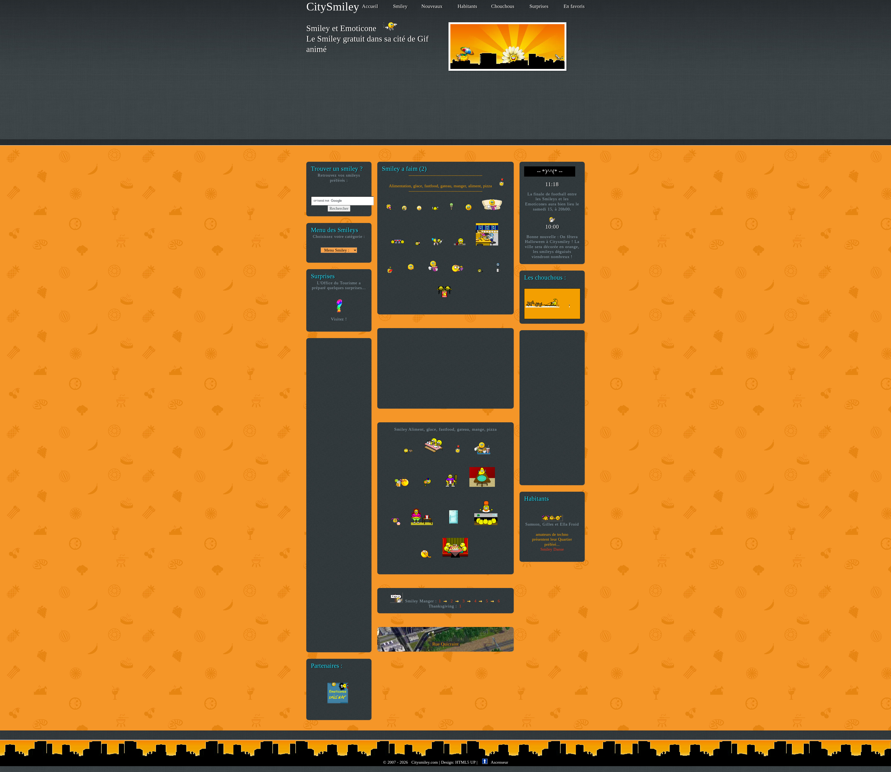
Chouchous (502, 6)
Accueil (370, 6)
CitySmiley (332, 6)
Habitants (467, 6)
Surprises (539, 6)
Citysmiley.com (424, 762)
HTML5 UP (465, 762)
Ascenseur (497, 762)
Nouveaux (431, 6)
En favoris (574, 6)
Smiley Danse (552, 549)
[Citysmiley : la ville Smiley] (517, 46)
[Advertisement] (445, 110)
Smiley (400, 6)
